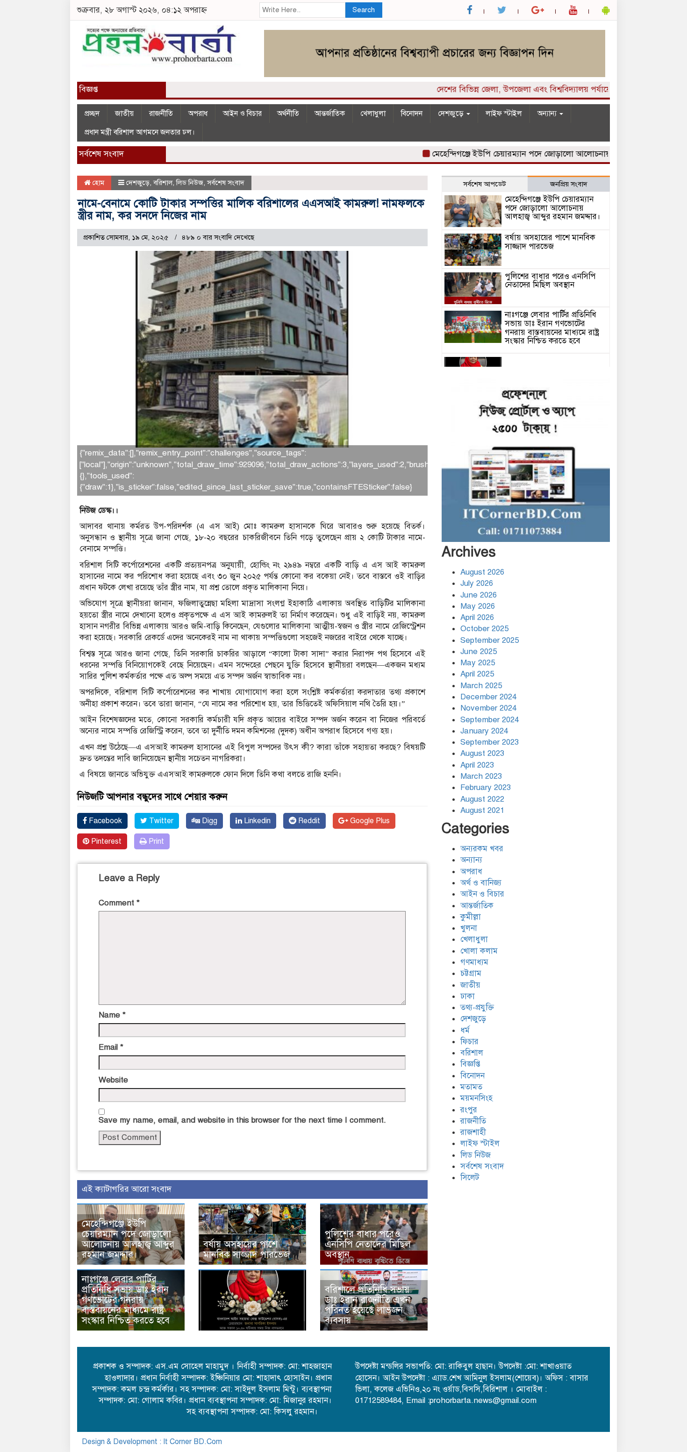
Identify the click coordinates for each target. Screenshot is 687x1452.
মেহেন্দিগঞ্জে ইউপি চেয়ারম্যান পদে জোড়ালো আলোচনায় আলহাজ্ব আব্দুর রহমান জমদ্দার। (128, 1239)
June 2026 (478, 595)
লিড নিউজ (189, 182)
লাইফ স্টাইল (504, 113)
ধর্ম (465, 1030)
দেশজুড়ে (451, 113)
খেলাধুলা (373, 113)
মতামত (471, 1087)
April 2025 (477, 674)
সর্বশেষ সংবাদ (225, 182)
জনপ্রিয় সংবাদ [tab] (568, 184)
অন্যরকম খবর (481, 849)
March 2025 (481, 685)
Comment (119, 903)
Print (155, 841)
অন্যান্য (547, 113)
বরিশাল (162, 182)
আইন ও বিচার (242, 113)
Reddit (308, 821)
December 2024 (488, 697)
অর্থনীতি (288, 113)
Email (111, 1047)
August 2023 (482, 753)
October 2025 (484, 628)
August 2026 (482, 572)
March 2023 (481, 776)
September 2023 (489, 742)
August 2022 (482, 799)
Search (363, 10)
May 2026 (477, 606)
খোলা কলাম (479, 951)
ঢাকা (467, 996)
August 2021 (482, 810)
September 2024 (489, 720)
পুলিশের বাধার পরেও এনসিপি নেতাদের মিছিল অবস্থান (368, 1244)
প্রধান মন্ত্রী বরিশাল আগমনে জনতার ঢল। (140, 132)
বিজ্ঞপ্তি (470, 1064)
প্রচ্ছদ (92, 113)
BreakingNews (581, 1441)
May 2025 (477, 663)
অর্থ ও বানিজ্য (480, 883)
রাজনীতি (161, 113)
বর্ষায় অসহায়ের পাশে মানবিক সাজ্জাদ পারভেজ (246, 1249)
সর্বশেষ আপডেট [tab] (484, 184)
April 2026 (477, 617)
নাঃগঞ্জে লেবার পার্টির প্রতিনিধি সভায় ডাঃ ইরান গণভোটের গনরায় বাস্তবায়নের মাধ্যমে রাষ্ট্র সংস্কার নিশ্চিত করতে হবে (126, 1300)
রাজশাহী (473, 1132)
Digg (208, 821)
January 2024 (484, 731)
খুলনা (468, 928)
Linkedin (256, 821)
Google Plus (369, 821)
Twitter (160, 821)
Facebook (104, 821)
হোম (97, 182)
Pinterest (105, 841)
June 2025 (478, 651)
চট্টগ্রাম (470, 973)
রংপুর (468, 1110)
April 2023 (477, 765)
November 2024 (488, 708)
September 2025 (489, 640)
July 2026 (476, 583)
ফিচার (469, 1041)
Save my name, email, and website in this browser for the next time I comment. (242, 1120)
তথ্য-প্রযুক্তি (477, 1007)
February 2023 (485, 787)
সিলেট (469, 1177)
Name (112, 1015)
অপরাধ (198, 113)
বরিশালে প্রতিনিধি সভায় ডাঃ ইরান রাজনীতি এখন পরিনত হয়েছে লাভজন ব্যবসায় (367, 1305)
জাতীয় (124, 113)
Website (113, 1080)
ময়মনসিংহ (476, 1098)
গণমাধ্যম (474, 962)
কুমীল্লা (470, 917)
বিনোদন (411, 113)
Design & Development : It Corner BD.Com (152, 1441)
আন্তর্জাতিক (330, 113)
